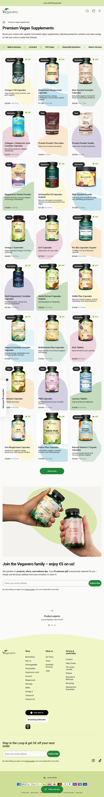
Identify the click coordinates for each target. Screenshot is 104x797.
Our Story (50, 657)
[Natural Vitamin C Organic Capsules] (85, 428)
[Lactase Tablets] (85, 380)
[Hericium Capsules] (18, 380)
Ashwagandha (31, 665)
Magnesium (30, 680)
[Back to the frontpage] (4, 22)
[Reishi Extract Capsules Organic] (52, 277)
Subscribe (95, 583)
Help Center (71, 663)
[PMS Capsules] (52, 380)
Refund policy (34, 792)
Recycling (70, 683)
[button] (3, 398)
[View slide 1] (48, 625)
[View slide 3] (55, 625)
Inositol (28, 676)
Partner (69, 673)
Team (48, 661)
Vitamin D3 (30, 699)
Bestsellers (30, 657)
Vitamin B (29, 695)
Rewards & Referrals (70, 678)
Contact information (68, 792)
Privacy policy (25, 792)
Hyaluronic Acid (32, 672)
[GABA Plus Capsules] (85, 277)
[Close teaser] (7, 379)
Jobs (48, 671)
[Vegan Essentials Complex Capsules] (18, 328)
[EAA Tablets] (85, 328)
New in (28, 661)
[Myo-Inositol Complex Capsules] (85, 71)
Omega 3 (29, 691)
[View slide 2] (52, 625)
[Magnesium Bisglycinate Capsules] (52, 71)
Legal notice (79, 792)
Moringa (28, 684)
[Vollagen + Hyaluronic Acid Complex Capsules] (18, 124)
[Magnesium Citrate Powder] (18, 175)
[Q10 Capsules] (52, 228)
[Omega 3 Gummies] (18, 228)
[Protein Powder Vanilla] (85, 124)
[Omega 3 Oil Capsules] (18, 71)
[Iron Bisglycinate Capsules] (18, 428)
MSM (27, 688)
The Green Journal (70, 668)
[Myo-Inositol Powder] (85, 175)
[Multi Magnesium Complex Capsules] (18, 277)
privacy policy (30, 589)
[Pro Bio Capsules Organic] (85, 228)
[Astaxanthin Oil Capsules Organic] (52, 175)
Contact (69, 659)
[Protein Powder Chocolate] (52, 124)
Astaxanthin (30, 668)
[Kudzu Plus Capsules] (52, 428)
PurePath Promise (49, 666)
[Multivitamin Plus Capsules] (52, 328)
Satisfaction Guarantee (71, 688)
